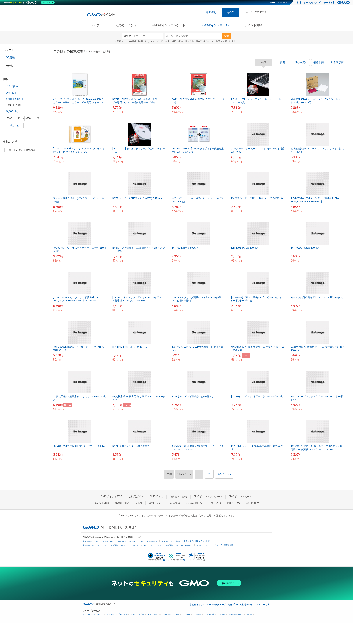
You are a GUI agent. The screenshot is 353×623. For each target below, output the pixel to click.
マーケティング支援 (171, 614)
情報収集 (197, 614)
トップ (95, 25)
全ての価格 (12, 86)
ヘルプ (248, 12)
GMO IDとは (156, 496)
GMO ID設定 (261, 12)
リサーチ (186, 614)
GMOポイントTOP (111, 496)
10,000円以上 (13, 111)
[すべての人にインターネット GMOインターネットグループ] (327, 2)
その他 (250, 614)
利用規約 (175, 503)
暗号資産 (221, 614)
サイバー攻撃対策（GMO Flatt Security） (175, 545)
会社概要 (251, 503)
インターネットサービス (93, 614)
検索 (226, 36)
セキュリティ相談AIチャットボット (198, 541)
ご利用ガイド (136, 496)
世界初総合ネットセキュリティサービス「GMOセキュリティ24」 (110, 541)
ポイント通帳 (253, 25)
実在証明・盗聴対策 (91, 545)
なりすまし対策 (202, 545)
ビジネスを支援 (137, 614)
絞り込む (14, 125)
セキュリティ (153, 614)
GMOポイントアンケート (168, 25)
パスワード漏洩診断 (149, 541)
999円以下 (11, 92)
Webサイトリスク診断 (170, 541)
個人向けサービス (236, 614)
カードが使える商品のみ (22, 150)
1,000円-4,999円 (14, 99)
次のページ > (224, 474)
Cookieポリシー (195, 503)
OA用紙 (10, 57)
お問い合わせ (156, 503)
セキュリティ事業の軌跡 (223, 545)
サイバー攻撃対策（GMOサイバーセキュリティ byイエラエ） (128, 545)
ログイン (230, 12)
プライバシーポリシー (223, 503)
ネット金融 (209, 614)
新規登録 (211, 12)
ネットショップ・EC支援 (117, 614)
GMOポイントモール (215, 25)
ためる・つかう (126, 25)
